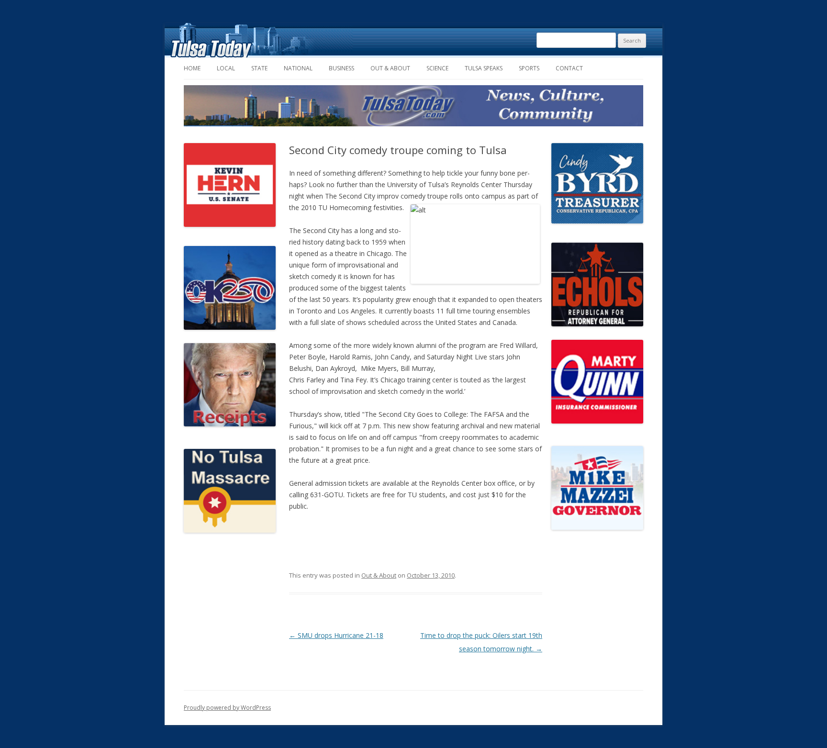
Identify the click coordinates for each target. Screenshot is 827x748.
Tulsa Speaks (484, 68)
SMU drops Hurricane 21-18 (336, 635)
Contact (569, 68)
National (298, 68)
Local (226, 68)
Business (341, 68)
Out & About (390, 68)
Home (192, 68)
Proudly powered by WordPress (227, 707)
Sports (529, 68)
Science (437, 68)
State (259, 68)
